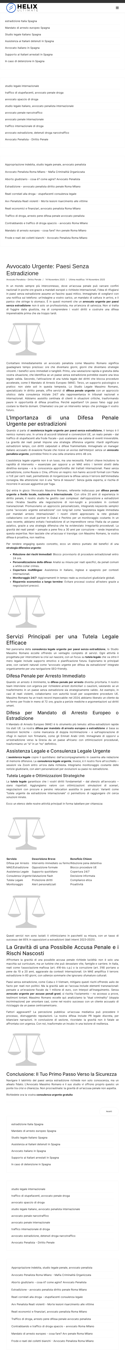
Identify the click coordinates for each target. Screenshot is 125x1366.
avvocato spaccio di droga (21, 99)
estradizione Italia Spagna (21, 21)
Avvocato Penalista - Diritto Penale (26, 139)
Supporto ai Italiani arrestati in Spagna (29, 54)
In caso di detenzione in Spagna (24, 61)
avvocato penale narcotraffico (23, 112)
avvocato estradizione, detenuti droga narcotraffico (37, 132)
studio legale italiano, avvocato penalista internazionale (39, 106)
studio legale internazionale (22, 86)
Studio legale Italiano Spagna (23, 34)
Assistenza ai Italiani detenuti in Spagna (29, 41)
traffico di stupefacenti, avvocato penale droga (34, 92)
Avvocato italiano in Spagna (22, 47)
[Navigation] (117, 8)
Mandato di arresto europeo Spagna (27, 27)
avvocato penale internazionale (24, 119)
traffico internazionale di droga (24, 126)
